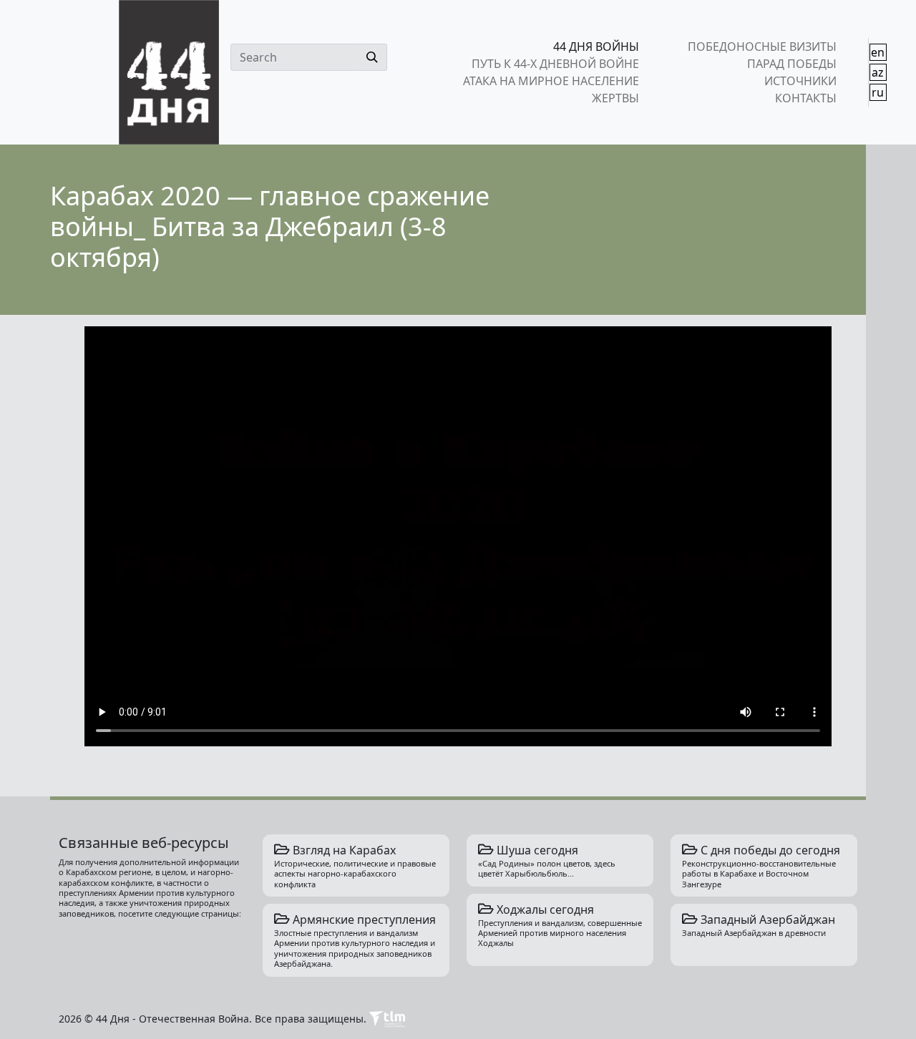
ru (878, 92)
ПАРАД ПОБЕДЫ (791, 64)
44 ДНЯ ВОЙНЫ (596, 46)
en (878, 52)
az (878, 72)
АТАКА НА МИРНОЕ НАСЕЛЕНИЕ (551, 81)
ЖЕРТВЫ (615, 98)
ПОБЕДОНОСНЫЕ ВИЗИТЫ (762, 46)
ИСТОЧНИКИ (800, 81)
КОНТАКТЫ (805, 98)
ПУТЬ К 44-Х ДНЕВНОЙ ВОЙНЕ (555, 64)
